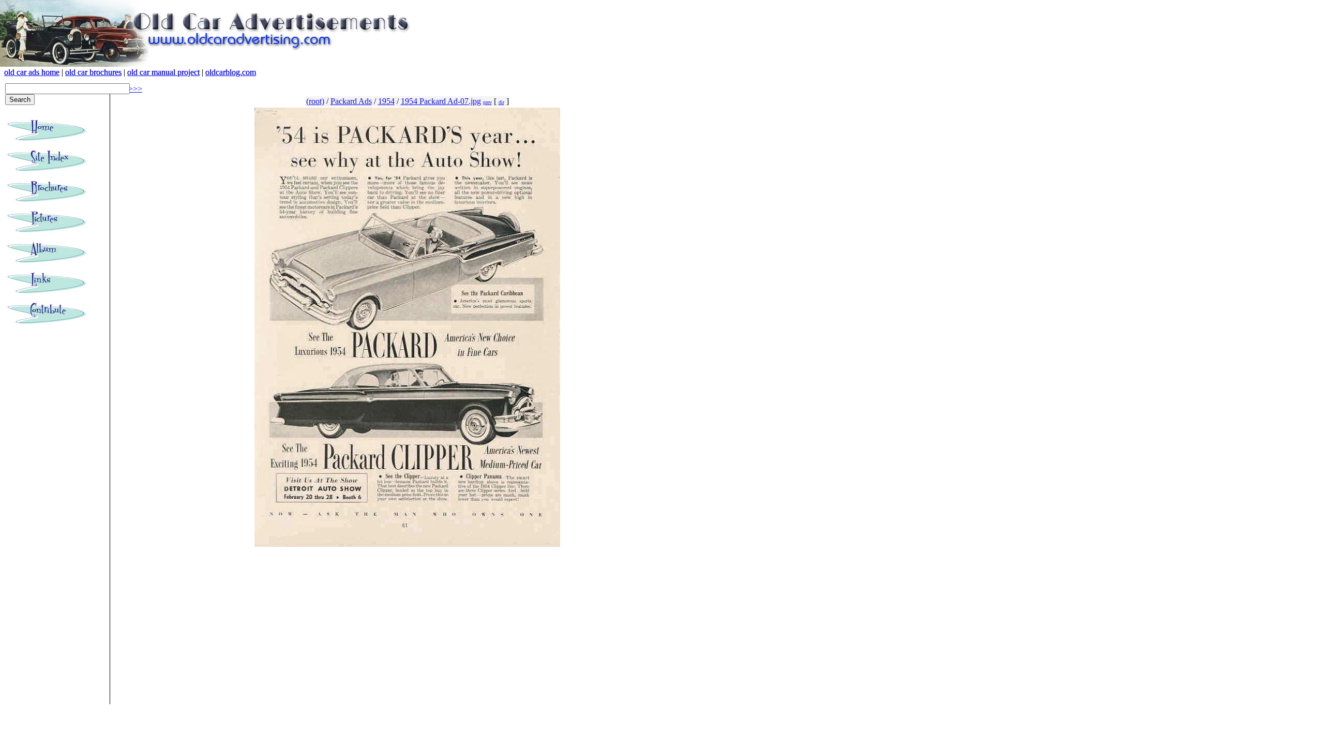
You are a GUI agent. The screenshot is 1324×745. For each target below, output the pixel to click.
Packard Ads (351, 101)
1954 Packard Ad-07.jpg (441, 101)
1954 (386, 101)
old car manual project (163, 72)
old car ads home (31, 72)
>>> (135, 88)
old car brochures (93, 72)
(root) (315, 101)
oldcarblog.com (230, 72)
